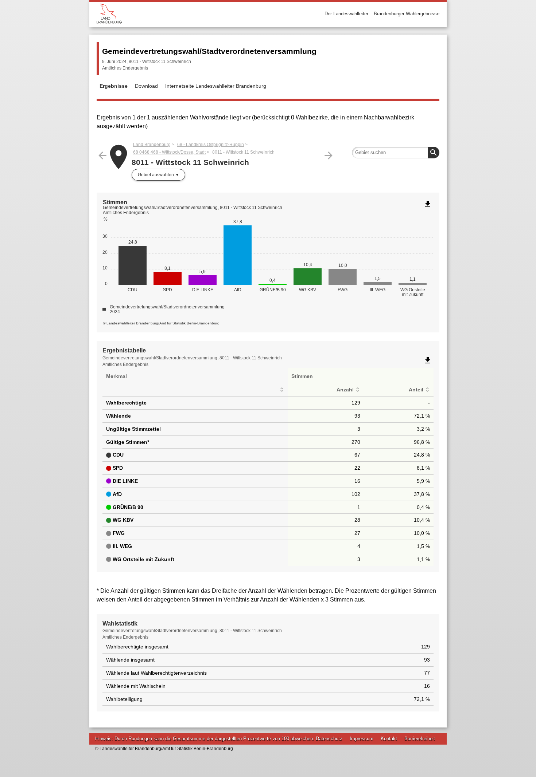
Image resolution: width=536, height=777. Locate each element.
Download (146, 86)
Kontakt (389, 738)
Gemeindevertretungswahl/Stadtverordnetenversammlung (209, 51)
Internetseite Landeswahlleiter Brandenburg (215, 86)
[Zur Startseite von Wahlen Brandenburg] (182, 13)
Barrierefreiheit (419, 738)
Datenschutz (329, 738)
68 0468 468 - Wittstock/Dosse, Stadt (169, 152)
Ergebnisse (114, 86)
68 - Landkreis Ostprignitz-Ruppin (210, 144)
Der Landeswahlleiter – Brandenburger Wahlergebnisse (382, 13)
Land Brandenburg (152, 144)
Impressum (361, 738)
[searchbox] (395, 152)
